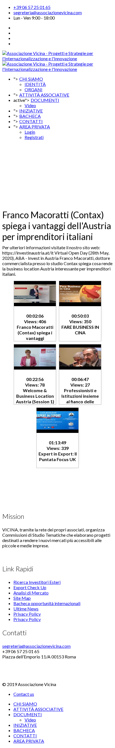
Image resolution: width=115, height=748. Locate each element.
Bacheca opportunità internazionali (46, 603)
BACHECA (24, 730)
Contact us (23, 694)
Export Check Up (29, 587)
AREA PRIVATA (34, 126)
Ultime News (26, 608)
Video (30, 719)
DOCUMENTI (45, 100)
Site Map (22, 598)
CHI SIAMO (31, 78)
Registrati (34, 137)
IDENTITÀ (35, 84)
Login (30, 132)
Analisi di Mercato (31, 592)
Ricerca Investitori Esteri (37, 582)
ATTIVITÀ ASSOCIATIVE (38, 709)
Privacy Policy (27, 614)
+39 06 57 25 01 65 (32, 7)
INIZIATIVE (25, 725)
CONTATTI (25, 735)
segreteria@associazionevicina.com (47, 12)
